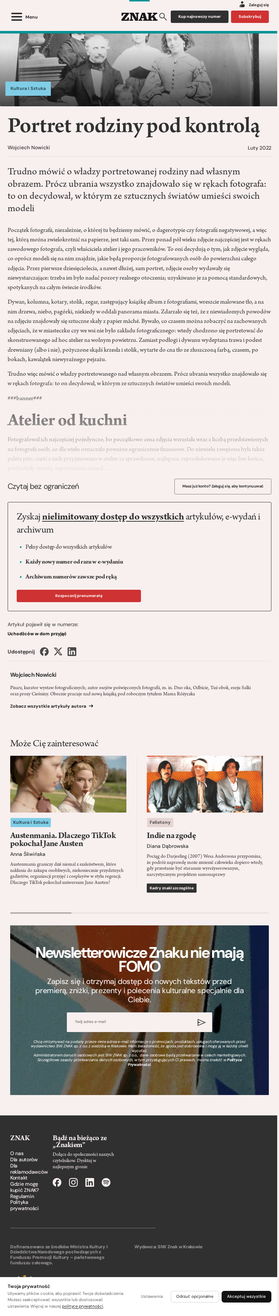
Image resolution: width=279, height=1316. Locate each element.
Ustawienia (152, 1296)
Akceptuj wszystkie (246, 1296)
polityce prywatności (82, 1306)
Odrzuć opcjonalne (195, 1296)
